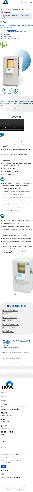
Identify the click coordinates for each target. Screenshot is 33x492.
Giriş (2, 474)
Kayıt (3, 467)
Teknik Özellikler (8, 36)
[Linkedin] (25, 2)
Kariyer (3, 393)
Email (3, 448)
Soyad (3, 441)
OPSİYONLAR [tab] (6, 345)
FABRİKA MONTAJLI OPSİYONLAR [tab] (11, 347)
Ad (2, 434)
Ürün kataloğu (12, 31)
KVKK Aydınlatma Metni (7, 454)
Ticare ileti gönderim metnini (9, 460)
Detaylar (6, 34)
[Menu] (31, 2)
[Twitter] (23, 2)
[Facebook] (21, 2)
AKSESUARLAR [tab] (6, 343)
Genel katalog (22, 31)
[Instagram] (27, 2)
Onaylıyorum (6, 457)
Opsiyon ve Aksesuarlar (11, 38)
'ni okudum (11, 454)
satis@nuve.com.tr (7, 428)
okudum (12, 460)
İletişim (4, 401)
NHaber (3, 397)
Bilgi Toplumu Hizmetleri (22, 490)
